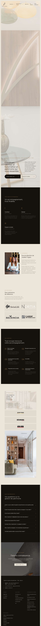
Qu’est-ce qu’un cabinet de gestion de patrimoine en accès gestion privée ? (19, 505)
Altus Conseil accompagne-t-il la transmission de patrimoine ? (17, 527)
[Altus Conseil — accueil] (4, 4)
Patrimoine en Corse (18, 4)
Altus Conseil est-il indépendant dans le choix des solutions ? (16, 516)
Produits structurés (18, 599)
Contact (4, 624)
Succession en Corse (31, 597)
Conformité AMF (6, 622)
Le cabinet (31, 4)
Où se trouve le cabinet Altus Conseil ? (12, 513)
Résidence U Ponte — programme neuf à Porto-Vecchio (31, 607)
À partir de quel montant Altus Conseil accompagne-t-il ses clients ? (18, 509)
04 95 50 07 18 (9, 586)
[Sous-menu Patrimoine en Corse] (22, 4)
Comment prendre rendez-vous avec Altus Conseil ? (15, 531)
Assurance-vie (17, 594)
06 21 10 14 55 (17, 586)
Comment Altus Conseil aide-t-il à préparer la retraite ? (15, 524)
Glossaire (5, 621)
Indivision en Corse (30, 602)
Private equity (17, 601)
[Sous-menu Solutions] (14, 4)
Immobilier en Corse (30, 603)
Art (15, 603)
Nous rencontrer (36, 4)
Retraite (16, 596)
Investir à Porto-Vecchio (31, 609)
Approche (26, 4)
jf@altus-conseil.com (8, 587)
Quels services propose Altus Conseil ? (12, 520)
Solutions (11, 4)
